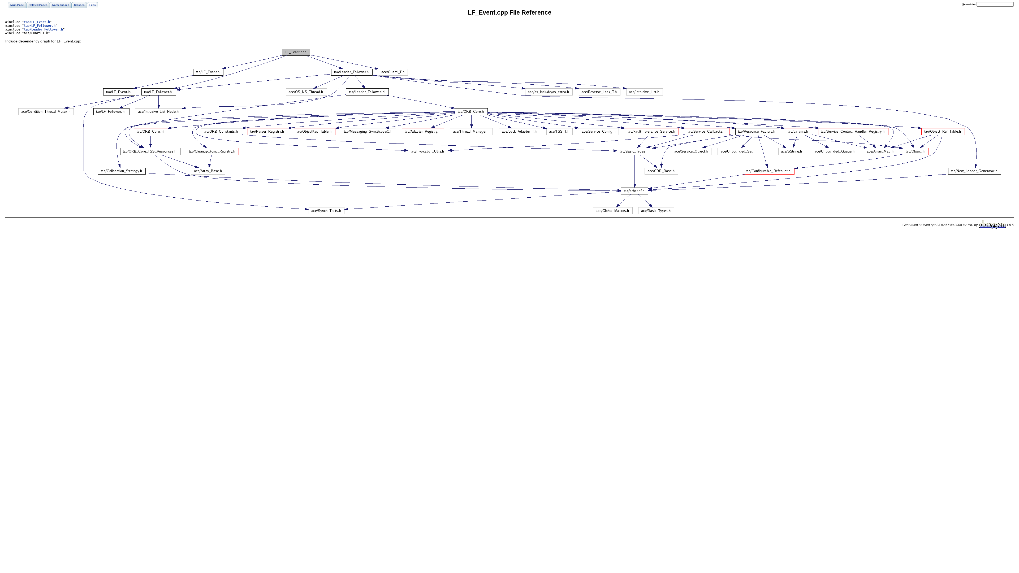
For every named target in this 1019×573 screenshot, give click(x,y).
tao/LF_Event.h (37, 22)
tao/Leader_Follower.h (43, 29)
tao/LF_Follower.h (39, 26)
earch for (969, 4)
